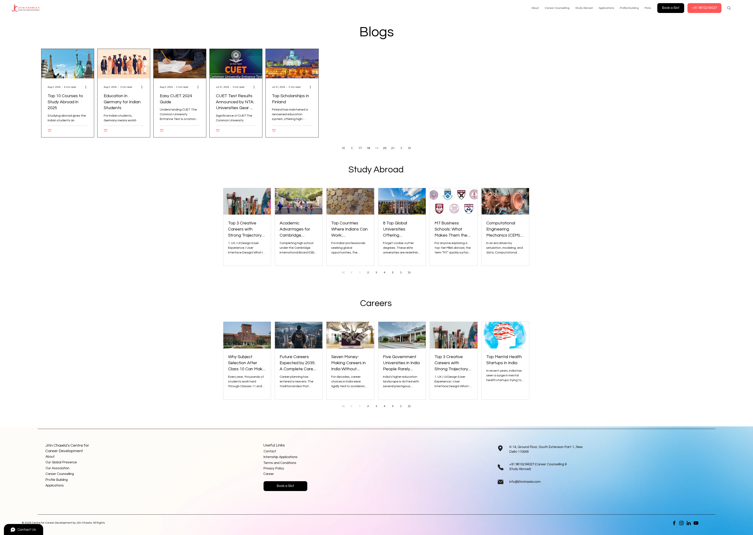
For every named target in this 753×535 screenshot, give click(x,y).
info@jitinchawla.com (525, 482)
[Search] (729, 8)
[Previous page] (351, 148)
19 (376, 148)
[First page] (343, 148)
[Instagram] (681, 523)
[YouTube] (696, 523)
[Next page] (401, 148)
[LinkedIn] (689, 523)
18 (368, 148)
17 (360, 148)
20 (385, 148)
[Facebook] (674, 523)
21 (393, 148)
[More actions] (87, 87)
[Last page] (409, 148)
